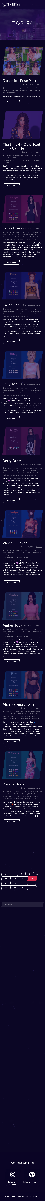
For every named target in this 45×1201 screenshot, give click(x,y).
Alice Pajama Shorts (18, 704)
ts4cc (34, 239)
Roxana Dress (14, 784)
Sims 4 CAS (12, 158)
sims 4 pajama (25, 711)
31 (23, 888)
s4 (13, 88)
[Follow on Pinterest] (32, 1174)
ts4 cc (12, 239)
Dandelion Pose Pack (19, 80)
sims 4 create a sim (31, 158)
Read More (11, 102)
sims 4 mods (35, 160)
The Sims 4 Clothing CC (22, 234)
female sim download (22, 155)
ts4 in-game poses (9, 92)
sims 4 (23, 88)
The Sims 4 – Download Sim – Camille (21, 146)
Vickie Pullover (15, 543)
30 (15, 888)
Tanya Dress (12, 228)
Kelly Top (10, 384)
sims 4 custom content (11, 90)
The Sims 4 (33, 90)
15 (6, 883)
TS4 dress (27, 239)
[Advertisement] (22, 844)
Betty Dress (12, 461)
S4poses (17, 88)
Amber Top (11, 625)
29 (6, 888)
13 (23, 879)
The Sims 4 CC (33, 232)
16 (15, 883)
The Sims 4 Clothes (25, 311)
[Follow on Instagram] (12, 1174)
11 (6, 879)
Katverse (39, 84)
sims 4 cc (20, 158)
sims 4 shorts (35, 711)
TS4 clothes (19, 239)
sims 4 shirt (24, 309)
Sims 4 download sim (23, 160)
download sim (10, 155)
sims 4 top (32, 309)
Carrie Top (11, 305)
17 (23, 883)
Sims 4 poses (24, 90)
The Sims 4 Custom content (21, 314)
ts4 (39, 90)
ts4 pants (32, 718)
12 (15, 879)
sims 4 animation (32, 88)
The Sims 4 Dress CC (22, 237)
